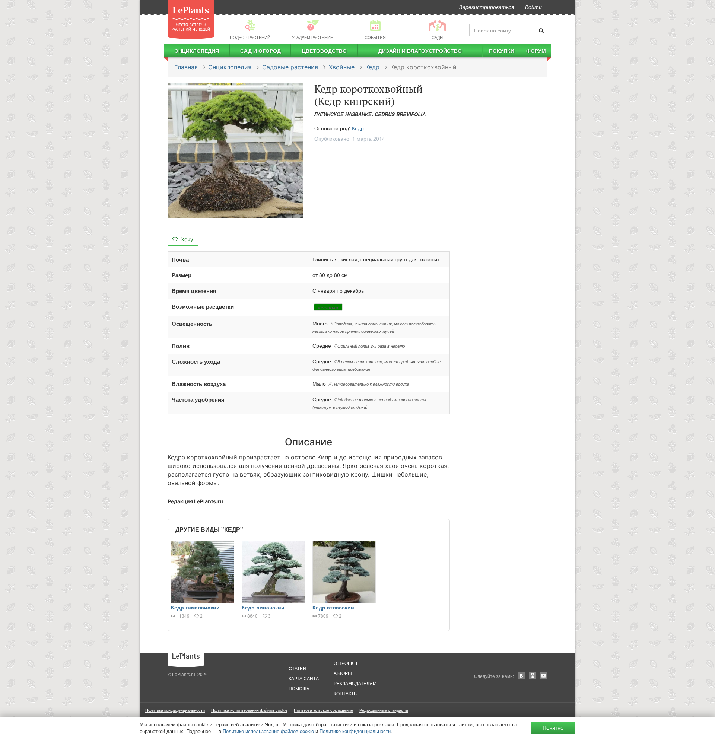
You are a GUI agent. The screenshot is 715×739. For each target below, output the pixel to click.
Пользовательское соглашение (323, 710)
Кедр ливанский (263, 607)
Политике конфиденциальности (355, 731)
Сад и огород (260, 50)
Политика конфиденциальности (175, 710)
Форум (536, 50)
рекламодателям (355, 683)
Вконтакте (521, 675)
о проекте (346, 663)
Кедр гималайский (195, 607)
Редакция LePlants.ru (195, 501)
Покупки (501, 50)
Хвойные (342, 67)
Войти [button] (533, 6)
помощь (299, 688)
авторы (343, 673)
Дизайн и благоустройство (420, 50)
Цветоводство (324, 50)
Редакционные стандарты (383, 710)
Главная (186, 67)
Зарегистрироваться (486, 6)
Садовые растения (290, 67)
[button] (235, 150)
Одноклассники (532, 675)
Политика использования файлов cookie (249, 710)
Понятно (553, 727)
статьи (297, 668)
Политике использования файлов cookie (268, 731)
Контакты (346, 693)
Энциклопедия (197, 50)
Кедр (372, 67)
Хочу (186, 239)
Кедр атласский (333, 607)
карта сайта (304, 678)
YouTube (543, 675)
